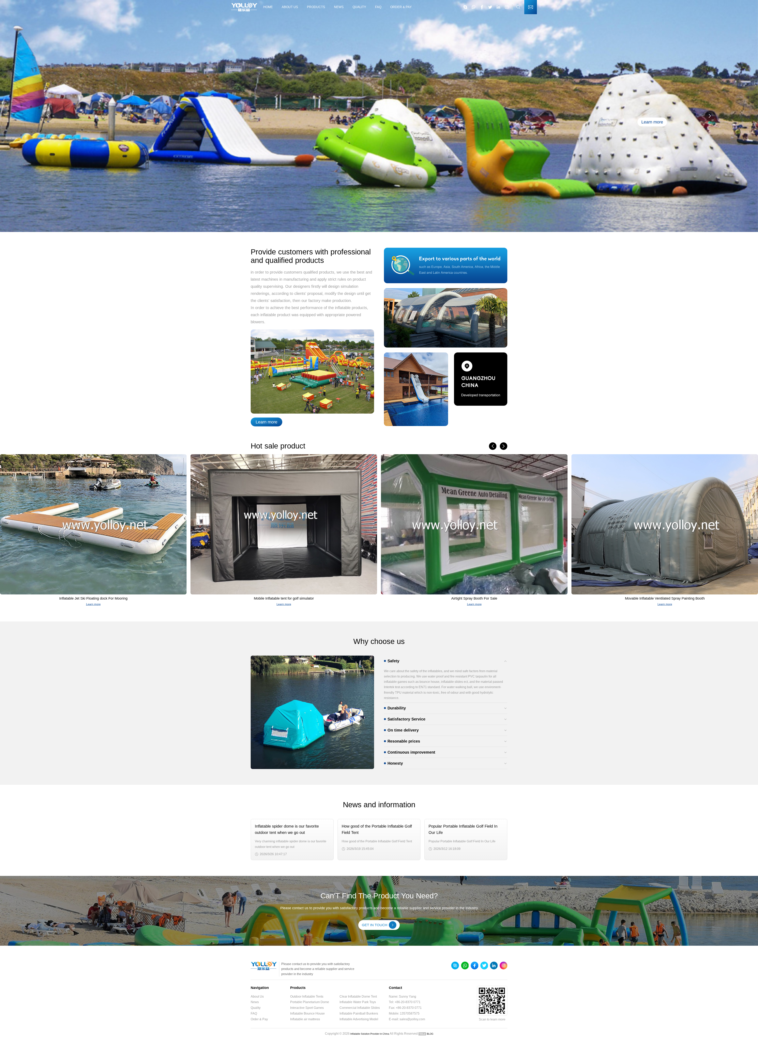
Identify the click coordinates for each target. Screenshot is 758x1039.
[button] (710, 116)
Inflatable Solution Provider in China (369, 1033)
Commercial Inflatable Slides (360, 1007)
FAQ (378, 7)
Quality (359, 7)
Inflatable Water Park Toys (358, 1002)
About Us (290, 7)
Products (316, 7)
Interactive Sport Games (307, 1007)
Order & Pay (401, 7)
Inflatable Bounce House (307, 1013)
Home (268, 7)
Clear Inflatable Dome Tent (358, 996)
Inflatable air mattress (305, 1019)
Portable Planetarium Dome (309, 1002)
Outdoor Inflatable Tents (306, 996)
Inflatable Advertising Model (359, 1019)
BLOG (430, 1033)
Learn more (266, 422)
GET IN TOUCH (374, 925)
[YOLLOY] (244, 7)
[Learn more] (379, 231)
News (339, 7)
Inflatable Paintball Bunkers (359, 1013)
